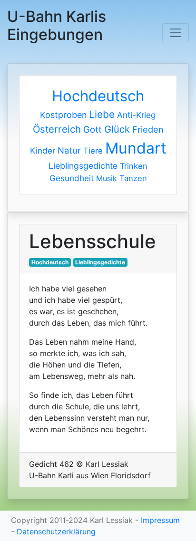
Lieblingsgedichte (83, 166)
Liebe (102, 114)
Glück (117, 129)
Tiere (93, 150)
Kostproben (63, 115)
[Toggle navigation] (175, 32)
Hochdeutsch (98, 96)
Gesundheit (71, 178)
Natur (69, 150)
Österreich (57, 129)
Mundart (136, 148)
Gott (92, 129)
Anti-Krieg (136, 115)
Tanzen (133, 178)
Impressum (160, 520)
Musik (106, 178)
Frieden (148, 129)
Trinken (133, 166)
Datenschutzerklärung (56, 531)
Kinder (42, 150)
